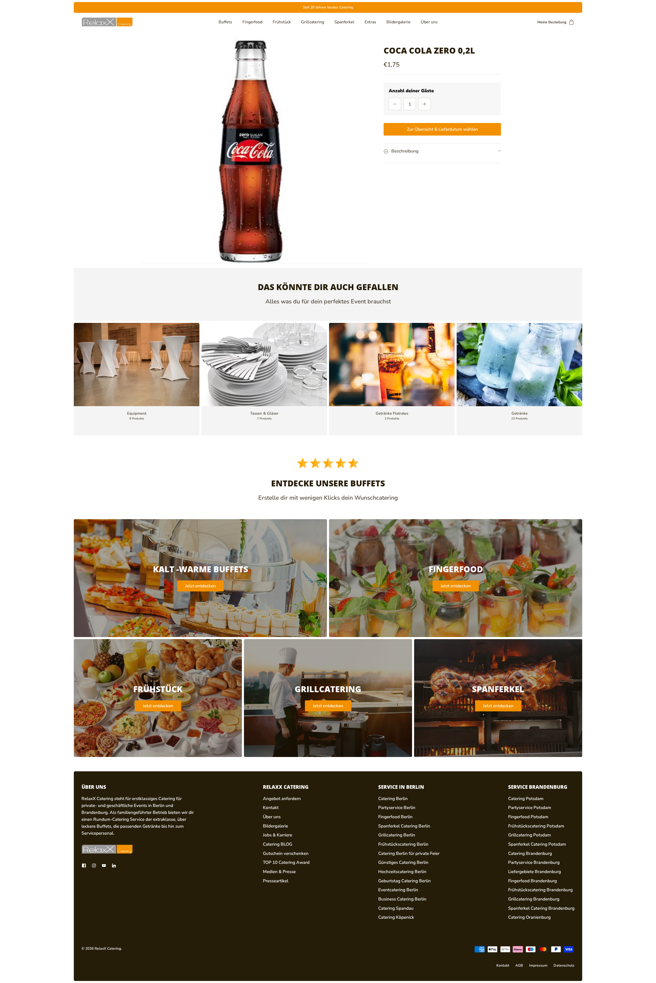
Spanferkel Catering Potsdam (537, 844)
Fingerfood (252, 22)
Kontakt (271, 808)
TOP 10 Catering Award (286, 862)
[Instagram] (94, 865)
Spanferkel (344, 22)
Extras (370, 22)
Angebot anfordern (282, 799)
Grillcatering (312, 22)
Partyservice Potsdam (529, 808)
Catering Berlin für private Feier (408, 853)
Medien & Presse (279, 872)
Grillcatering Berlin (396, 835)
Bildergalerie (398, 22)
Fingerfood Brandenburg (532, 881)
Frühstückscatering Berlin (403, 844)
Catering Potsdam (526, 799)
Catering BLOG (277, 844)
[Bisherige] (230, 7)
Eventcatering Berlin (398, 890)
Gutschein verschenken (286, 853)
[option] (254, 147)
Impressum (538, 965)
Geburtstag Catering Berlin (404, 881)
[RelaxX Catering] (107, 22)
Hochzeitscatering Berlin (402, 872)
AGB (519, 965)
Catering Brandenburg (530, 853)
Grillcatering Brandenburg (533, 899)
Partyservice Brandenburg (534, 862)
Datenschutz (564, 965)
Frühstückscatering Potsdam (536, 826)
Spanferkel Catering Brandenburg (541, 908)
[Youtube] (104, 865)
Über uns (429, 22)
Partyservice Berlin (396, 808)
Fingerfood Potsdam (528, 817)
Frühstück (282, 22)
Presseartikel (275, 881)
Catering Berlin (393, 799)
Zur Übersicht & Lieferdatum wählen (442, 129)
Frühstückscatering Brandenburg (540, 890)
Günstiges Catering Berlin (403, 862)
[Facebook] (84, 865)
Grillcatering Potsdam (529, 835)
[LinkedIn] (114, 865)
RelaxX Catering (108, 948)
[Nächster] (425, 7)
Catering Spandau (396, 908)
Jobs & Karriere (277, 835)
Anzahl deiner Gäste (411, 91)
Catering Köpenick (396, 917)
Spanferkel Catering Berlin (404, 826)
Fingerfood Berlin (395, 817)
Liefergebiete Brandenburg (534, 872)
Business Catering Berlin (402, 899)
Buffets (225, 22)
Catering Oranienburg (529, 917)
